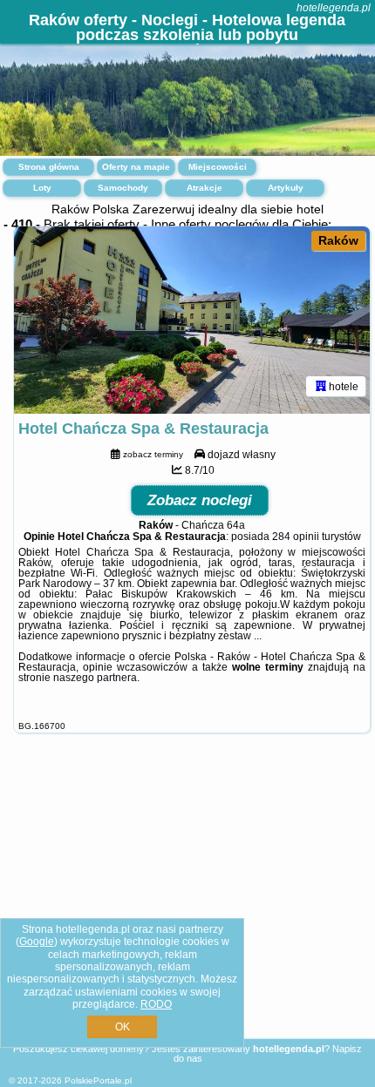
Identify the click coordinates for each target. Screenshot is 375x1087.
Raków (338, 240)
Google (36, 941)
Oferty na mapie (136, 167)
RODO (156, 1004)
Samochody (123, 187)
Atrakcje (204, 187)
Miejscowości (217, 167)
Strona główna (48, 167)
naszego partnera (95, 678)
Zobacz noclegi (199, 500)
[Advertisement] (187, 906)
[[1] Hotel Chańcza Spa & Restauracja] (192, 320)
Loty (42, 187)
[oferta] (321, 386)
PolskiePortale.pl (98, 1080)
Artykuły (285, 187)
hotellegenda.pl (334, 8)
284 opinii (295, 536)
